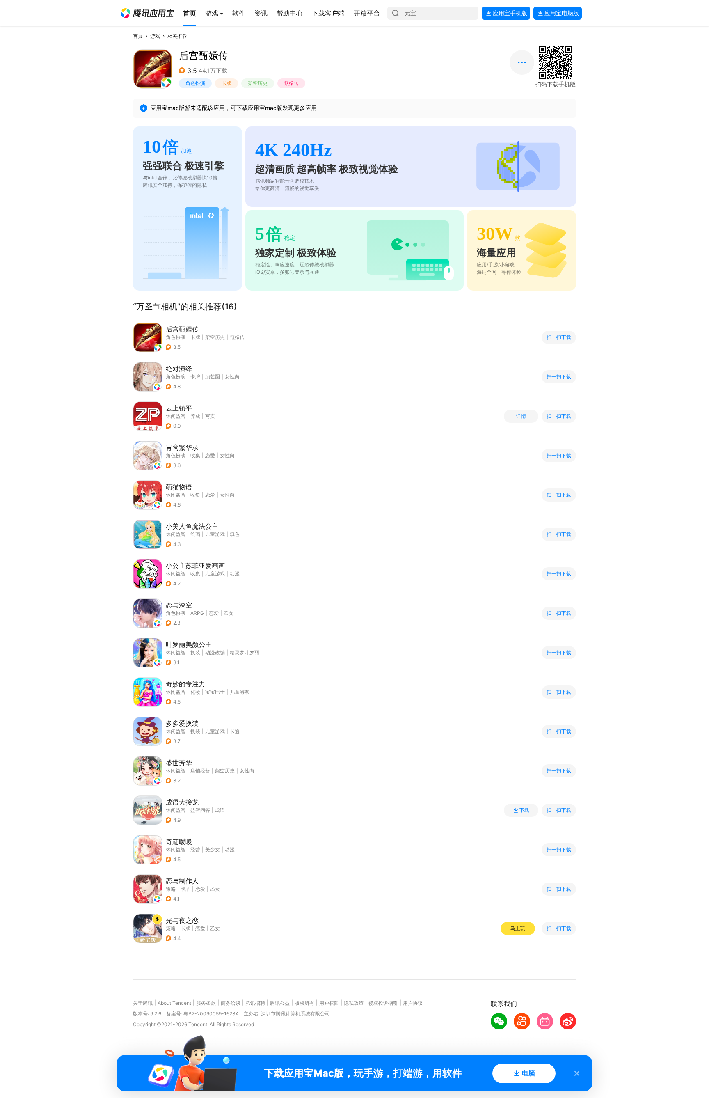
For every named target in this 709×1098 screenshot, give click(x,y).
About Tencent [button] (174, 1003)
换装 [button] (195, 652)
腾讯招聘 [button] (255, 1003)
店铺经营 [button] (200, 771)
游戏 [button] (155, 36)
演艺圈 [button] (212, 377)
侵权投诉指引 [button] (383, 1003)
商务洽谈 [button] (230, 1003)
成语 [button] (220, 810)
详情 (521, 416)
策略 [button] (171, 889)
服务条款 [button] (206, 1003)
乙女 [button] (228, 613)
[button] (147, 13)
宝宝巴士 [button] (215, 692)
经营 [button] (195, 849)
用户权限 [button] (329, 1003)
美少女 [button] (212, 849)
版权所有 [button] (304, 1003)
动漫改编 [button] (215, 652)
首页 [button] (138, 36)
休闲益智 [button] (175, 416)
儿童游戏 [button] (215, 534)
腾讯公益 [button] (280, 1003)
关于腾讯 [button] (143, 1003)
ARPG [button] (197, 613)
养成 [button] (195, 416)
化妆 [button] (195, 692)
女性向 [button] (232, 377)
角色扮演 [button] (195, 83)
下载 (524, 810)
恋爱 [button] (210, 455)
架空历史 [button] (258, 83)
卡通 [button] (235, 731)
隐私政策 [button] (354, 1003)
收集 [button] (195, 455)
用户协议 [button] (413, 1003)
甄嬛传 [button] (291, 83)
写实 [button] (210, 416)
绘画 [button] (195, 534)
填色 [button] (235, 534)
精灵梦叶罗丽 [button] (244, 652)
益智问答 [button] (200, 810)
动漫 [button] (235, 574)
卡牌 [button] (226, 83)
